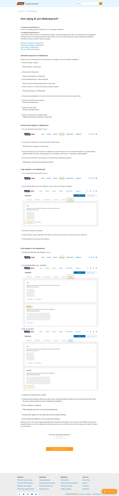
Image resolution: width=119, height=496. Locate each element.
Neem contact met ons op (59, 449)
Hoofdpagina (64, 3)
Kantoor (44, 129)
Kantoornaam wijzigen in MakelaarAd (32, 45)
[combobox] (87, 3)
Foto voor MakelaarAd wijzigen (30, 49)
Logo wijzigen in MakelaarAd (30, 47)
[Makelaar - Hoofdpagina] (27, 3)
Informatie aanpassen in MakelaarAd (32, 43)
